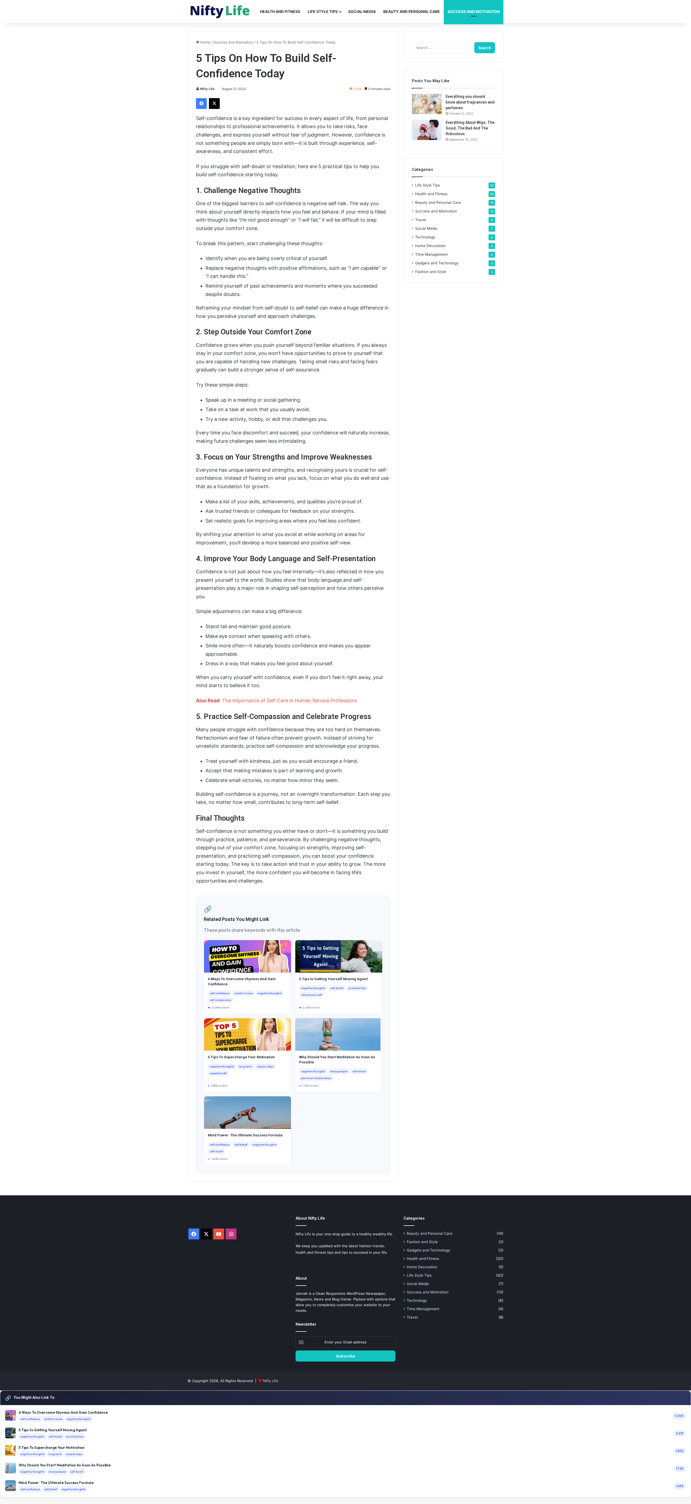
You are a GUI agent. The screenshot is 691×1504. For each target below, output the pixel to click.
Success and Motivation (474, 11)
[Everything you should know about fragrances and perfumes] (427, 104)
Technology (425, 237)
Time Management (431, 254)
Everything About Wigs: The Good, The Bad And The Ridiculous (470, 128)
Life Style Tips (323, 11)
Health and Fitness (280, 11)
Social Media (362, 11)
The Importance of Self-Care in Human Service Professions (289, 700)
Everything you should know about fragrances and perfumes (470, 102)
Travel (420, 220)
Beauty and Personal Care (411, 11)
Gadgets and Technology (437, 263)
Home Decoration (430, 246)
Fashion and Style (430, 271)
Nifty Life (207, 89)
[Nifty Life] (220, 12)
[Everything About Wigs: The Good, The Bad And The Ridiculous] (427, 130)
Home (204, 42)
